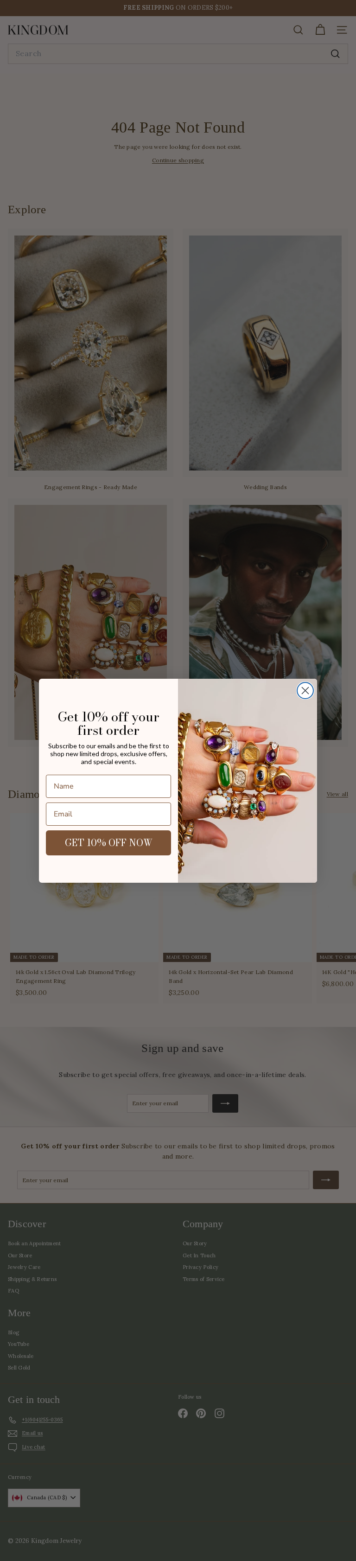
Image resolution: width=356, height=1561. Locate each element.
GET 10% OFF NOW (109, 842)
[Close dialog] (305, 690)
